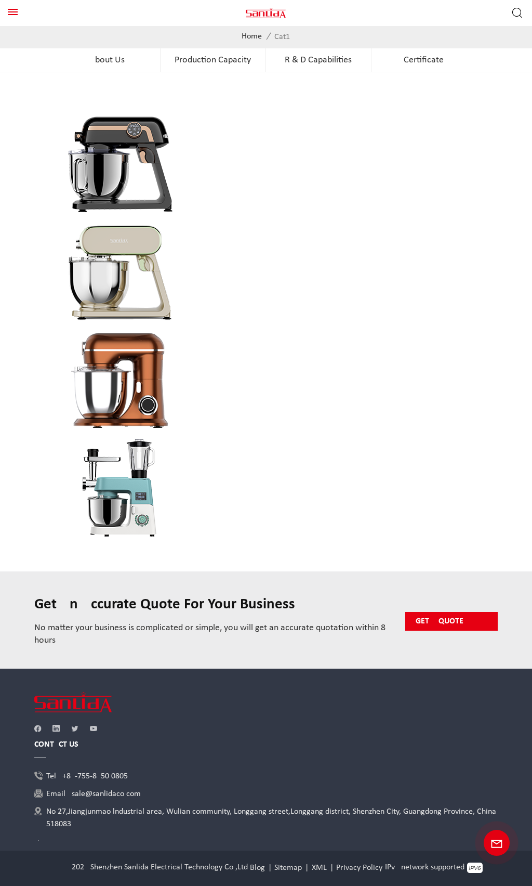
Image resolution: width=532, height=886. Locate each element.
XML (319, 868)
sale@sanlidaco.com (106, 794)
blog (257, 868)
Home (252, 36)
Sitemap (288, 868)
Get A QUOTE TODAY (439, 624)
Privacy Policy (359, 868)
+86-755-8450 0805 (95, 776)
